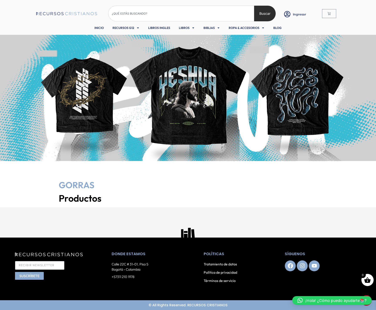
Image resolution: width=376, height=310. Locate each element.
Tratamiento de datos (220, 264)
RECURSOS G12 (123, 28)
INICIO (99, 28)
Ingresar (299, 14)
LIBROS (184, 28)
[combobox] (181, 13)
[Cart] (329, 13)
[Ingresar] (287, 14)
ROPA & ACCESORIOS (244, 28)
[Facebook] (290, 265)
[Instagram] (302, 265)
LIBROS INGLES (159, 28)
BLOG (277, 28)
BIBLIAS (209, 28)
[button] (332, 300)
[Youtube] (314, 265)
